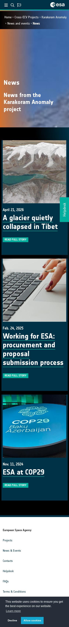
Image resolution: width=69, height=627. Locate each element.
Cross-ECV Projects (27, 17)
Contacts (8, 561)
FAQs (6, 581)
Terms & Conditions (14, 591)
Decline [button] (12, 620)
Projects (7, 540)
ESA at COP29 (23, 472)
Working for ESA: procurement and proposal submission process (33, 349)
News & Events (12, 550)
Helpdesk (8, 571)
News (36, 23)
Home (8, 17)
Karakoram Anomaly (54, 17)
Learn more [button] (13, 611)
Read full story (15, 239)
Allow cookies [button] (32, 620)
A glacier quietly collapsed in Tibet (30, 222)
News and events (18, 23)
